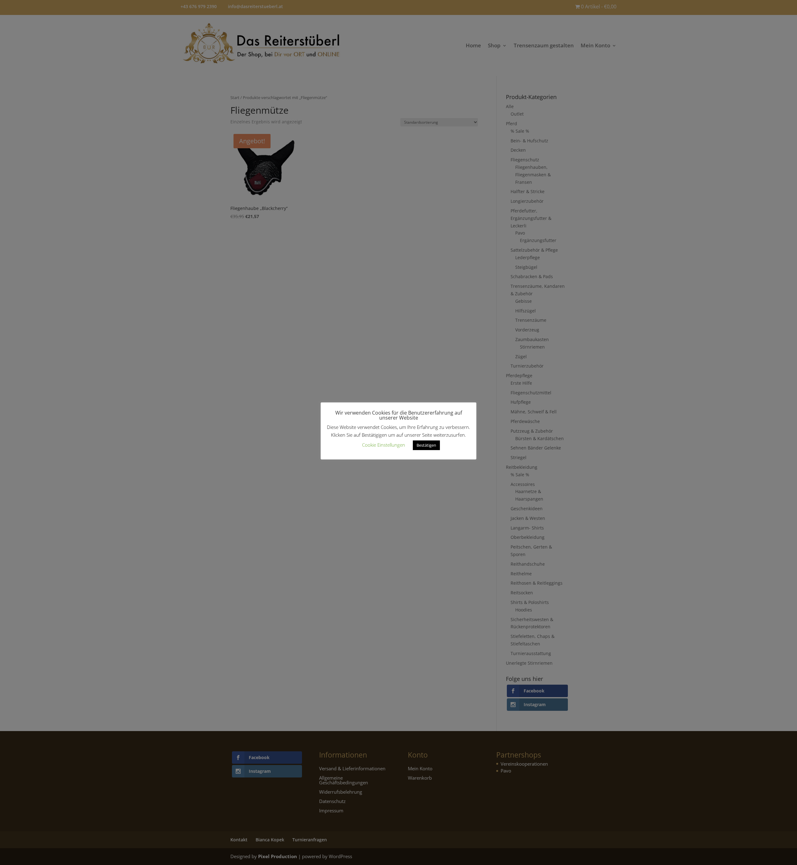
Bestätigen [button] (426, 445)
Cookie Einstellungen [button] (383, 445)
